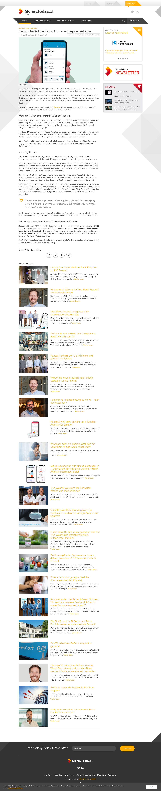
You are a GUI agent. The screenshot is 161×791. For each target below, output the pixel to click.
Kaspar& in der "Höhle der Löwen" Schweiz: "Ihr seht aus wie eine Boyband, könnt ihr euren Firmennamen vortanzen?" (74, 602)
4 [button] (125, 58)
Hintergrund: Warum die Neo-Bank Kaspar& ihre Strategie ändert (74, 291)
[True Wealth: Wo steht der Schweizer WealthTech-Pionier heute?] (33, 495)
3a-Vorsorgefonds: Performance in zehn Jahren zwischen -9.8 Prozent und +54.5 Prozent (73, 558)
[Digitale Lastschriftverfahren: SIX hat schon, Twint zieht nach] (108, 108)
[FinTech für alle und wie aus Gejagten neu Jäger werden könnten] (33, 341)
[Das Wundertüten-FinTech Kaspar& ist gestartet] (33, 651)
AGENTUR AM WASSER (87, 779)
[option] (122, 43)
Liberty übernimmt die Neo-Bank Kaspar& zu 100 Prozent (73, 269)
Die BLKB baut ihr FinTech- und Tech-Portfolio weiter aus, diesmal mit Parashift (73, 623)
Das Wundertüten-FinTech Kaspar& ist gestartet (71, 645)
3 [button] (123, 58)
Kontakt (48, 775)
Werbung (112, 775)
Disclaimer (101, 775)
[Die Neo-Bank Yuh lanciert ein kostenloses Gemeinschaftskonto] (108, 92)
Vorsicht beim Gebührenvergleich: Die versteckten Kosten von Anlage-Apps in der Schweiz (74, 512)
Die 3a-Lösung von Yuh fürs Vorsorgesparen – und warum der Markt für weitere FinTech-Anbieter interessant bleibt (74, 468)
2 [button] (120, 58)
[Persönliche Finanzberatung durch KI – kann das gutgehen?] (33, 407)
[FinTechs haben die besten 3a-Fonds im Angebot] (33, 695)
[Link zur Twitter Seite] (132, 12)
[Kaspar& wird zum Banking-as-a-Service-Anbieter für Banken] (33, 429)
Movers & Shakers (65, 20)
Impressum (69, 775)
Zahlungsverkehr (42, 20)
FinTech (70, 35)
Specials (110, 3)
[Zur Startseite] (80, 760)
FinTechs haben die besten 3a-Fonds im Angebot (72, 689)
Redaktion (58, 775)
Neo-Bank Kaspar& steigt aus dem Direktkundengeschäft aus (69, 313)
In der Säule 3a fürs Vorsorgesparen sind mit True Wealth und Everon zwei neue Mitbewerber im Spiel (74, 534)
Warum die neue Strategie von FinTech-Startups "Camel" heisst (72, 379)
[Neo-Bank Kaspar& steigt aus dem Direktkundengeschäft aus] (33, 319)
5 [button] (127, 58)
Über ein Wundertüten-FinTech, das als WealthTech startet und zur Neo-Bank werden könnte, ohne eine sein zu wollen (72, 668)
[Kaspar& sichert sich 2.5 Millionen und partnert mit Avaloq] (33, 363)
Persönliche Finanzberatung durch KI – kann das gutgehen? (74, 401)
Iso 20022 (130, 3)
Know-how (87, 20)
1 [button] (118, 58)
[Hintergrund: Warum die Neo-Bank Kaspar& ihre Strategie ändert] (33, 297)
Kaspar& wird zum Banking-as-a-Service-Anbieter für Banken (73, 423)
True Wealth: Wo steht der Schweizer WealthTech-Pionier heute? (70, 489)
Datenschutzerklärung (85, 775)
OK (152, 787)
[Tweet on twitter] (55, 255)
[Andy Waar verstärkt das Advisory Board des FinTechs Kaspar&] (33, 717)
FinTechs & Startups (92, 35)
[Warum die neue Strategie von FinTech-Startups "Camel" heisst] (33, 385)
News (24, 20)
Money (88, 3)
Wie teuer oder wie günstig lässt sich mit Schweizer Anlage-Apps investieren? (72, 445)
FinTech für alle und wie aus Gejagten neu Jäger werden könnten (73, 335)
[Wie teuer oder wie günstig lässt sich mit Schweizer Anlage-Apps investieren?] (33, 451)
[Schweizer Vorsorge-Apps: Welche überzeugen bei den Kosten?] (33, 585)
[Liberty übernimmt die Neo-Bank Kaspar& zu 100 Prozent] (33, 275)
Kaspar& (57, 107)
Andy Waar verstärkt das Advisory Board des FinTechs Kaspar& (72, 711)
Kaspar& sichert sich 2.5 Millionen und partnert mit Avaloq (71, 357)
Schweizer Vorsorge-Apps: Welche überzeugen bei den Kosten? (69, 579)
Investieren (79, 35)
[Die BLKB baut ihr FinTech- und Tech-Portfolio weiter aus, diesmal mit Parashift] (33, 629)
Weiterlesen (79, 279)
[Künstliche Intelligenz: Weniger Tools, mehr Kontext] (108, 101)
